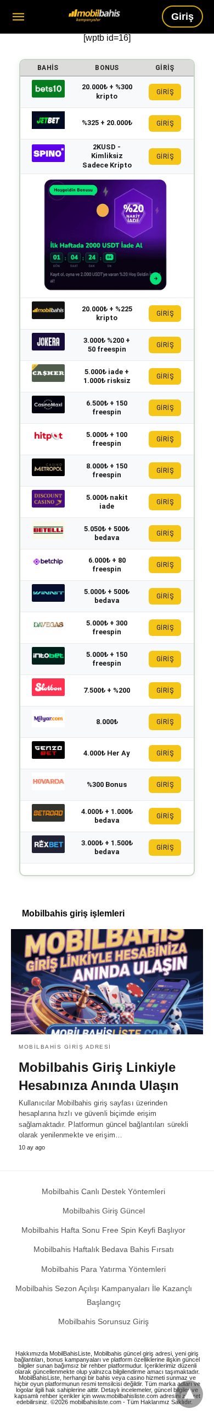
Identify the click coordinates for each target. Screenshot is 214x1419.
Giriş (182, 16)
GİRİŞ (165, 92)
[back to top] (189, 1394)
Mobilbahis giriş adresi (65, 1047)
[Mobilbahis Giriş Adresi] (94, 15)
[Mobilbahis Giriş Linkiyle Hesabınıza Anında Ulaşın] (107, 981)
